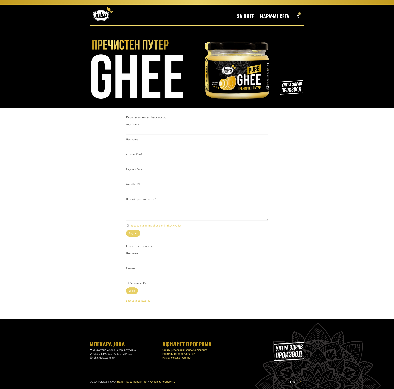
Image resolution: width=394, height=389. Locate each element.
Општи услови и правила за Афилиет (184, 350)
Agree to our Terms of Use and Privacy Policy (155, 226)
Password (131, 268)
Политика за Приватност (132, 382)
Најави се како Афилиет (176, 358)
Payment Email (134, 169)
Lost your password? (138, 301)
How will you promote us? (141, 199)
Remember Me (138, 283)
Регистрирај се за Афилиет (178, 354)
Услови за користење (162, 382)
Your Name (132, 124)
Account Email (134, 154)
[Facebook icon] (290, 381)
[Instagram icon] (294, 381)
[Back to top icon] (301, 381)
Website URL (133, 184)
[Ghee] (103, 15)
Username (132, 139)
